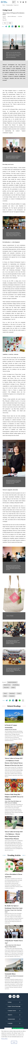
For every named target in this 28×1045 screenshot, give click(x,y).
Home (4, 5)
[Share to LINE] (19, 26)
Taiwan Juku (6, 687)
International (12, 693)
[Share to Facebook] (12, 26)
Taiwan (5, 693)
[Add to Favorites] (22, 26)
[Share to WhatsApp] (9, 26)
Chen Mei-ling (15, 684)
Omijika (13, 687)
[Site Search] (17, 2)
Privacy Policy (4, 1038)
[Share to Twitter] (16, 26)
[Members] (23, 2)
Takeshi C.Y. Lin (7, 684)
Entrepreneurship (9, 5)
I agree (14, 1042)
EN (14, 2)
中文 (5, 23)
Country (19, 693)
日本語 (10, 23)
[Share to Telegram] (6, 26)
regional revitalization (12, 682)
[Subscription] (20, 2)
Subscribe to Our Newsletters (18, 1028)
